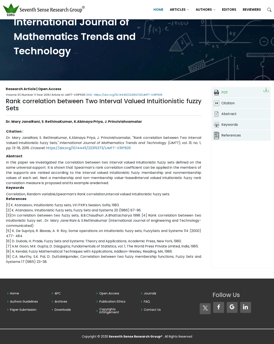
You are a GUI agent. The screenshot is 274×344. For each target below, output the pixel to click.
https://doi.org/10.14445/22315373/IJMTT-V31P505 (88, 147)
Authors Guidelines (24, 301)
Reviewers (252, 9)
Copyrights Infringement (109, 311)
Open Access (109, 293)
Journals (150, 293)
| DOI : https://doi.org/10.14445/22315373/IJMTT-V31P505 (124, 95)
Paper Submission (23, 309)
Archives (61, 301)
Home (158, 9)
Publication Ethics (112, 301)
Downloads (63, 309)
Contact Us (152, 309)
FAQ (147, 301)
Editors (229, 9)
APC (58, 293)
